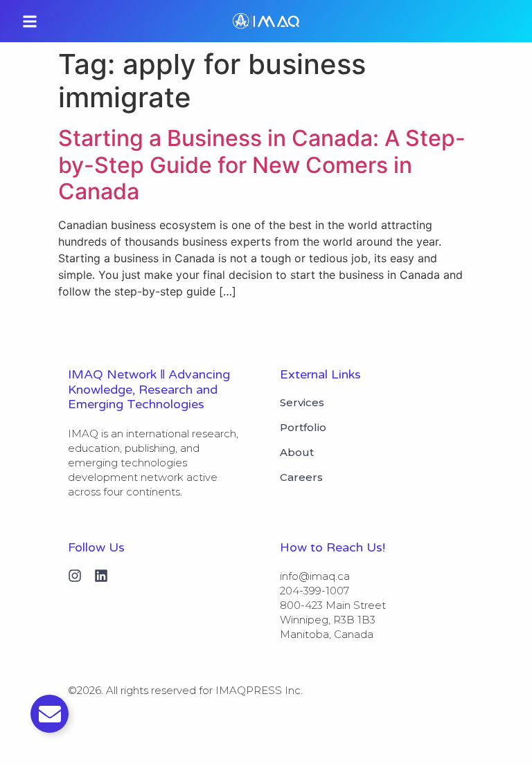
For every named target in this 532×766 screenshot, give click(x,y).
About (297, 452)
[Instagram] (75, 576)
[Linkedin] (101, 576)
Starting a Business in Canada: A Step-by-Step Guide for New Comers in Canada (262, 165)
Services (302, 402)
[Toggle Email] (49, 714)
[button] (29, 21)
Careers (301, 477)
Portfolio (303, 427)
